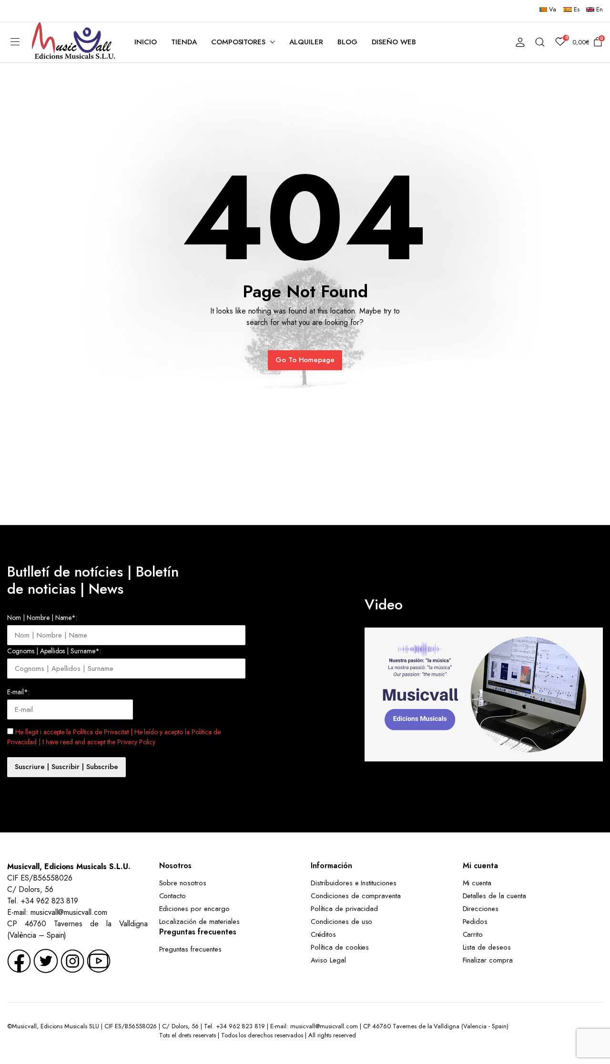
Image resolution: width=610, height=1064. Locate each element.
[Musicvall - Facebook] (19, 959)
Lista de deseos (487, 947)
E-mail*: (18, 692)
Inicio (145, 42)
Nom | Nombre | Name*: (42, 617)
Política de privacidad (344, 908)
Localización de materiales (199, 921)
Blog (347, 42)
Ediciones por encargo (194, 908)
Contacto (172, 896)
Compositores (238, 42)
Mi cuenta (477, 883)
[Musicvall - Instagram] (72, 959)
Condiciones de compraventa (356, 896)
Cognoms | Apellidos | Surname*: (54, 651)
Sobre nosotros (183, 883)
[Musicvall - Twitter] (45, 959)
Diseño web (394, 42)
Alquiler (306, 42)
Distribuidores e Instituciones (353, 883)
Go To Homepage (305, 360)
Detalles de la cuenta (494, 896)
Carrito (473, 934)
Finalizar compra (488, 960)
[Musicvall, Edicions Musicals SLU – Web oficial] (73, 42)
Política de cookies (340, 947)
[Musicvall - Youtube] (99, 959)
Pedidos (475, 921)
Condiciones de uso (341, 921)
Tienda (184, 42)
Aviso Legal (328, 960)
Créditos (323, 934)
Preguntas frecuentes (190, 949)
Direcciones (481, 908)
